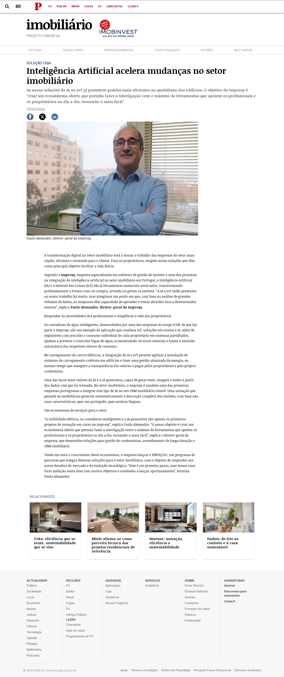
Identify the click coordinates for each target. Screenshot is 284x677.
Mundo (31, 608)
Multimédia (243, 50)
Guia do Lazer (75, 630)
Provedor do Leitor (197, 608)
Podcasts (33, 655)
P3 (99, 6)
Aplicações (113, 585)
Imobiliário (152, 585)
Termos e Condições (144, 670)
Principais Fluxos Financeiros (212, 670)
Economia (33, 603)
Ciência (32, 626)
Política (31, 585)
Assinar (229, 585)
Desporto (33, 620)
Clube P (133, 6)
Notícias (35, 50)
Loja (108, 591)
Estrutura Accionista (248, 670)
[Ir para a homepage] (38, 6)
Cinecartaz (114, 6)
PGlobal (32, 643)
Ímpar (75, 6)
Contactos (192, 603)
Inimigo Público (76, 614)
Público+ (190, 614)
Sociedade (34, 591)
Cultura (31, 614)
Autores (190, 597)
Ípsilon (62, 6)
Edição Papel (73, 50)
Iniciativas (112, 597)
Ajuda (124, 670)
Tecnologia (34, 632)
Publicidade (193, 620)
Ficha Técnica (194, 585)
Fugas (88, 6)
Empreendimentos (119, 50)
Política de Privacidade (175, 670)
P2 (50, 6)
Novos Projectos (117, 603)
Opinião (207, 50)
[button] (39, 181)
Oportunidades (167, 50)
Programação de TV (79, 636)
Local (30, 597)
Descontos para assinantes (235, 593)
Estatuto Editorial (196, 591)
